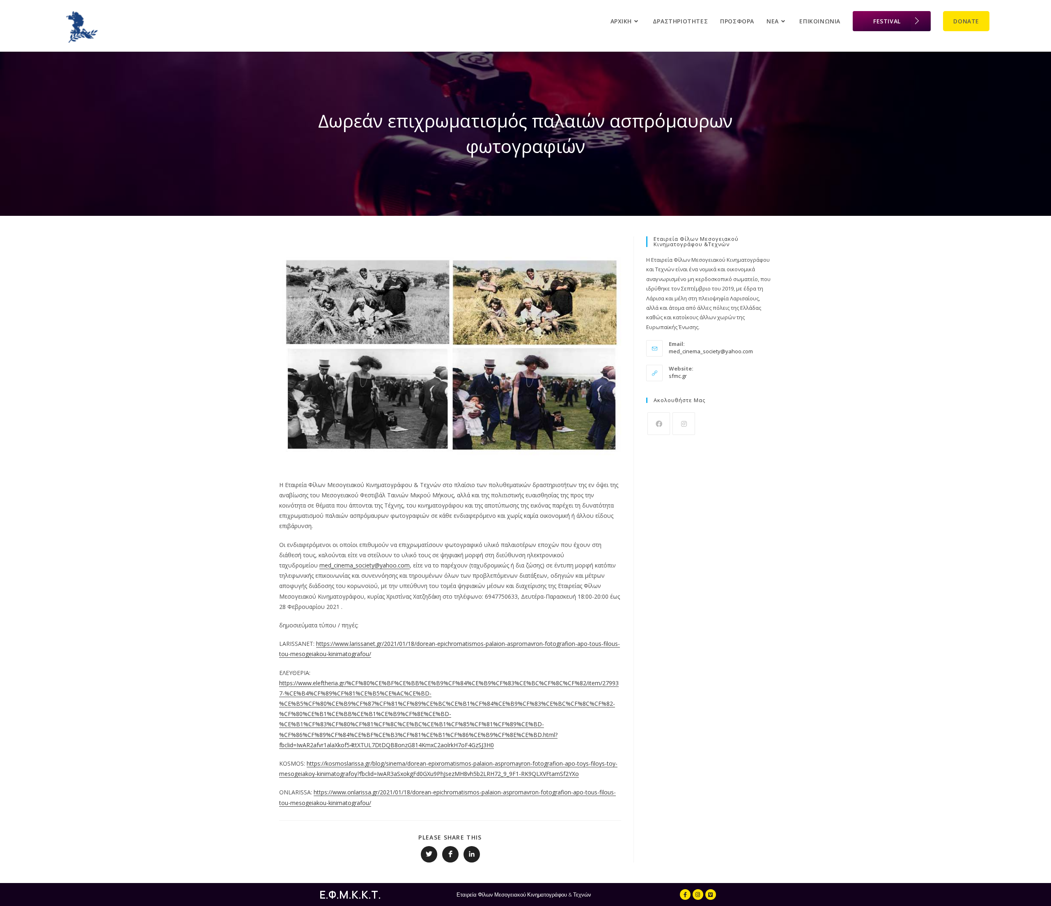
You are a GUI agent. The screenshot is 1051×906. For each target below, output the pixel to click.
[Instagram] (683, 423)
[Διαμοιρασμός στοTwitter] (429, 854)
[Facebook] (658, 423)
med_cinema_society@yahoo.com (364, 565)
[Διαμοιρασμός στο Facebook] (450, 854)
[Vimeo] (710, 894)
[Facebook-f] (685, 894)
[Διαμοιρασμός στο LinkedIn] (472, 854)
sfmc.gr (678, 376)
